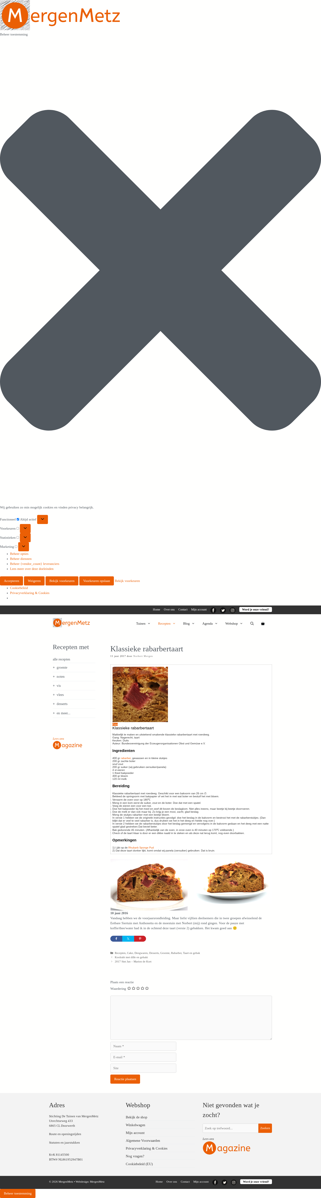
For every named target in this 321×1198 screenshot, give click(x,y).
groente (62, 667)
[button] (160, 271)
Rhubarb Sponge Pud (141, 847)
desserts (62, 704)
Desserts (154, 952)
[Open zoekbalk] (252, 623)
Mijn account (199, 609)
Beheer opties (19, 554)
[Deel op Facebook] (116, 939)
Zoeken (265, 1128)
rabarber (126, 758)
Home (156, 609)
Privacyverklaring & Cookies (29, 593)
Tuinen (140, 623)
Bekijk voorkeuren (61, 581)
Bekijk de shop (136, 1117)
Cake (130, 952)
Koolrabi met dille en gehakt (131, 957)
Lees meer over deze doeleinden (32, 569)
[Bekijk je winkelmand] (262, 623)
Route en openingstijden (65, 1134)
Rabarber (176, 952)
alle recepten (61, 659)
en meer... (63, 713)
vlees (60, 695)
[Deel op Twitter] (128, 939)
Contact (182, 609)
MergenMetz (97, 1181)
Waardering (118, 988)
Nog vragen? (135, 1156)
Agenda (207, 623)
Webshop (231, 623)
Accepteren (11, 581)
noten (61, 676)
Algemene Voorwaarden (143, 1140)
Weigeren (34, 581)
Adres (57, 1105)
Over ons (169, 609)
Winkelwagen (135, 1125)
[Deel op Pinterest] (140, 939)
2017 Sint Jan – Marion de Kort (133, 961)
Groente (165, 952)
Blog (186, 623)
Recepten (164, 623)
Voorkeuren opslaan (96, 581)
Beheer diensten (21, 559)
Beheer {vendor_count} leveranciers (34, 564)
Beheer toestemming (18, 1193)
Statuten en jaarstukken (64, 1142)
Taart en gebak (191, 952)
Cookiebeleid (19, 588)
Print (115, 724)
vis (59, 686)
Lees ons (58, 738)
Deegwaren (141, 952)
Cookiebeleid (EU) (139, 1164)
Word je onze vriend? (255, 609)
